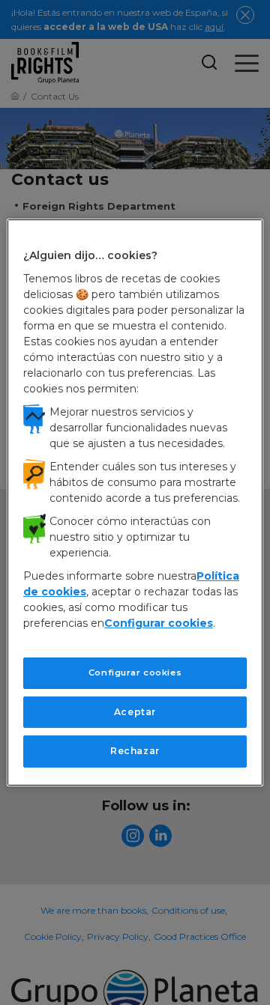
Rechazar (135, 750)
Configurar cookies (135, 672)
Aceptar (135, 711)
